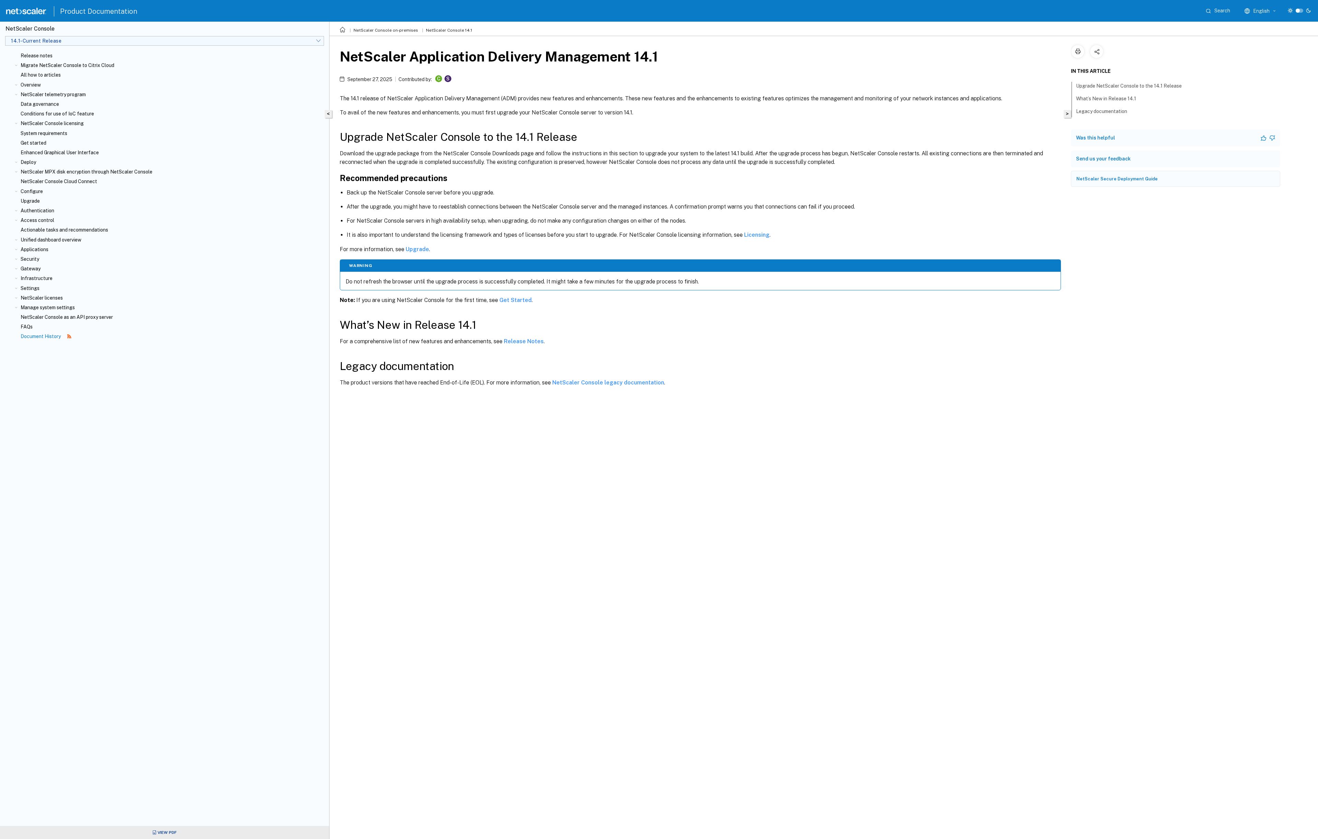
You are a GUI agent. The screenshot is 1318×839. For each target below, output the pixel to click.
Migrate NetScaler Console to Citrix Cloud (67, 65)
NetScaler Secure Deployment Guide (1117, 178)
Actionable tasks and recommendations (64, 230)
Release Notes (524, 341)
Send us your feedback (1103, 158)
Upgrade (30, 201)
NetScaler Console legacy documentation (608, 382)
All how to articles (41, 75)
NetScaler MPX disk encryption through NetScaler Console (86, 172)
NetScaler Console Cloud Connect (59, 181)
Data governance (40, 104)
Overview (31, 85)
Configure (32, 191)
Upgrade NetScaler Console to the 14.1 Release (1129, 86)
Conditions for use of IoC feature (57, 113)
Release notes (37, 55)
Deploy (28, 162)
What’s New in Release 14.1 (1106, 98)
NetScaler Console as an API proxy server (67, 317)
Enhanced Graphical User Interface (60, 152)
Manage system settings (48, 307)
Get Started (515, 300)
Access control (37, 220)
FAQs (27, 326)
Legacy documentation (1101, 111)
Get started (33, 143)
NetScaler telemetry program (53, 94)
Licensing (757, 235)
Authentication (37, 210)
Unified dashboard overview (51, 240)
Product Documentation (98, 11)
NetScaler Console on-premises (386, 30)
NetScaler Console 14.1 (449, 30)
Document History (41, 336)
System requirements (44, 133)
